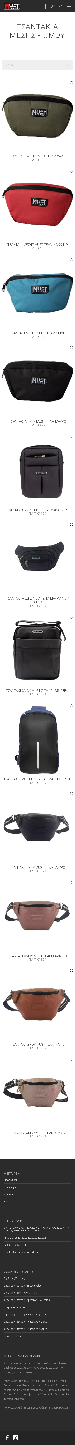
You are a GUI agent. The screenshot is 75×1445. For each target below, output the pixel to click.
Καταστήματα (11, 1187)
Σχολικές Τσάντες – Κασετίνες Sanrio (25, 1329)
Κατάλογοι (10, 1194)
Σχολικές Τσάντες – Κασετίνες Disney (26, 1314)
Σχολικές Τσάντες (14, 1278)
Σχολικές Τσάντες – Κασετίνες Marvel (26, 1321)
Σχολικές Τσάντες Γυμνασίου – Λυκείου (27, 1300)
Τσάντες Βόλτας (13, 1336)
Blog (6, 1201)
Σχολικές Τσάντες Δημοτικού (21, 1292)
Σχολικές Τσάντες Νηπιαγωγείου (23, 1285)
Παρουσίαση (11, 1180)
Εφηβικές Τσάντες (15, 1307)
